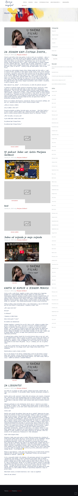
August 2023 (54, 193)
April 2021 (54, 284)
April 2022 (54, 248)
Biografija (31, 2)
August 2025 (54, 138)
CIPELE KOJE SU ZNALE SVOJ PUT (59, 80)
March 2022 (54, 252)
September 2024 (55, 170)
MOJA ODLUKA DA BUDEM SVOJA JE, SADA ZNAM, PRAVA (62, 67)
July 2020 (54, 319)
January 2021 (54, 295)
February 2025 (55, 158)
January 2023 (54, 217)
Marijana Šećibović (22, 55)
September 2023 (55, 189)
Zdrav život (54, 50)
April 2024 (54, 177)
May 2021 (54, 280)
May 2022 (54, 244)
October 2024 (54, 166)
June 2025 (54, 146)
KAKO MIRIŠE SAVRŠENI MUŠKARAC (59, 84)
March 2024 (54, 181)
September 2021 (55, 268)
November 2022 (55, 225)
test (6, 206)
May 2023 (54, 205)
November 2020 (55, 303)
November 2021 (55, 264)
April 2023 (54, 209)
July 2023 (54, 197)
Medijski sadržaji (66, 2)
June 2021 (54, 276)
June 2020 (54, 323)
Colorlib (10, 490)
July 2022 (54, 236)
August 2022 (54, 232)
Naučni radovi (54, 38)
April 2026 (54, 107)
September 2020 (55, 311)
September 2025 (55, 134)
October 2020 (54, 307)
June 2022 (54, 240)
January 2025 (54, 162)
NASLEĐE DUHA (55, 72)
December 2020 (55, 299)
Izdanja (36, 2)
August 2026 (54, 91)
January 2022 (54, 260)
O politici (53, 42)
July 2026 (54, 95)
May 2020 (54, 327)
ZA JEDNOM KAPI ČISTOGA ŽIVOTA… (25, 52)
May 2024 (54, 173)
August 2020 (54, 315)
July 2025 (54, 142)
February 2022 (55, 256)
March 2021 (54, 287)
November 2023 (55, 185)
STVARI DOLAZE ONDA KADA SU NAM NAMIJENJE (62, 76)
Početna (25, 2)
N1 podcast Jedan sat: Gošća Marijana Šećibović (25, 153)
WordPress (19, 490)
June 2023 (54, 201)
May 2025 (54, 150)
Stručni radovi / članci (44, 2)
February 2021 (54, 291)
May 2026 (54, 103)
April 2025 (54, 154)
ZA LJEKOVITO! (13, 386)
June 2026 (54, 99)
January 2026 (54, 118)
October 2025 (54, 130)
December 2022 (55, 221)
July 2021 (54, 272)
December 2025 (55, 122)
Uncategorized (15, 200)
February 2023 (55, 213)
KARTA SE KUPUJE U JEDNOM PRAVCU (26, 288)
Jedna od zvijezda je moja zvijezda (23, 237)
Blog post (14, 283)
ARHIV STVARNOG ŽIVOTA (55, 2)
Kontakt (25, 5)
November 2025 (55, 126)
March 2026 (54, 111)
